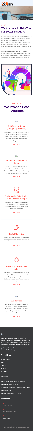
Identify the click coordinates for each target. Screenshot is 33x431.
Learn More (16, 144)
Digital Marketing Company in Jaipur (12, 36)
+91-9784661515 (7, 405)
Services (3, 365)
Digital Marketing (6, 390)
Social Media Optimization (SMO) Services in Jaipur (15, 387)
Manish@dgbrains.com (9, 412)
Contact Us (4, 371)
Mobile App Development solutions (11, 393)
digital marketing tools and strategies (14, 44)
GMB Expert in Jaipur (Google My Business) (13, 381)
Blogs (2, 362)
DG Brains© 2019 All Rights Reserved (16, 427)
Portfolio (3, 368)
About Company (5, 359)
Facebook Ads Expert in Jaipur (9, 384)
